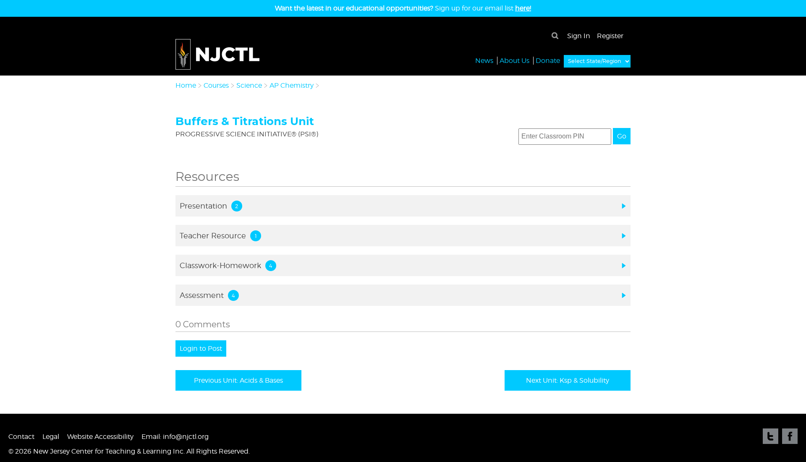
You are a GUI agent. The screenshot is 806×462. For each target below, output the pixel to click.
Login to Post (201, 348)
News (484, 61)
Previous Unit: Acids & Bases (238, 380)
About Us (514, 61)
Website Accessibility (100, 437)
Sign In (578, 36)
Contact (21, 437)
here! (523, 8)
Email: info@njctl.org (175, 437)
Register (610, 36)
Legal (50, 437)
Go (621, 136)
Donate (548, 61)
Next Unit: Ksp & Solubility (567, 380)
